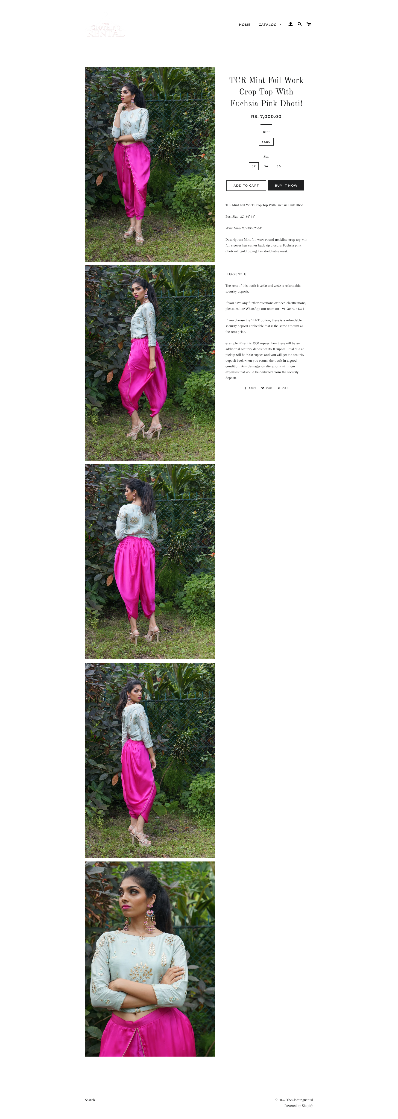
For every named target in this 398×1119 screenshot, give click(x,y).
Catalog (268, 25)
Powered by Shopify (298, 1106)
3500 (266, 142)
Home (245, 25)
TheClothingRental (300, 1100)
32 (254, 166)
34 (266, 166)
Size (266, 156)
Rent (266, 132)
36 (279, 166)
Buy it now (286, 185)
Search (90, 1100)
